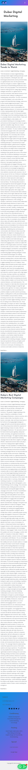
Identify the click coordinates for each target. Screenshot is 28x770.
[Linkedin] (14, 708)
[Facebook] (9, 708)
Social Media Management (14, 718)
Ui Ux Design (14, 722)
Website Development (14, 717)
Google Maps (14, 752)
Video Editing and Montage (14, 733)
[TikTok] (18, 708)
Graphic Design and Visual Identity (14, 735)
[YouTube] (16, 708)
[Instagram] (11, 708)
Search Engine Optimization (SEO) (14, 731)
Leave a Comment (5, 71)
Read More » (4, 350)
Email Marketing (14, 737)
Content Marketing (14, 720)
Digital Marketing (15, 71)
